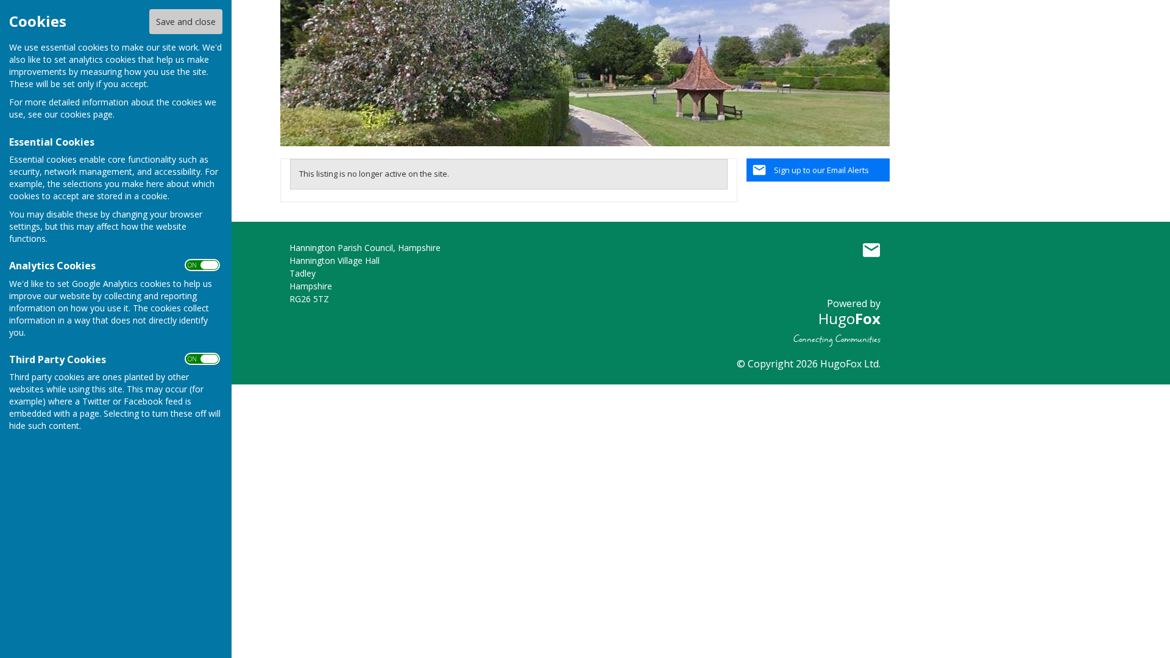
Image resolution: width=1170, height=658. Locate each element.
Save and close (186, 21)
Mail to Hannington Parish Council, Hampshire (871, 250)
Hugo (849, 318)
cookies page (86, 114)
